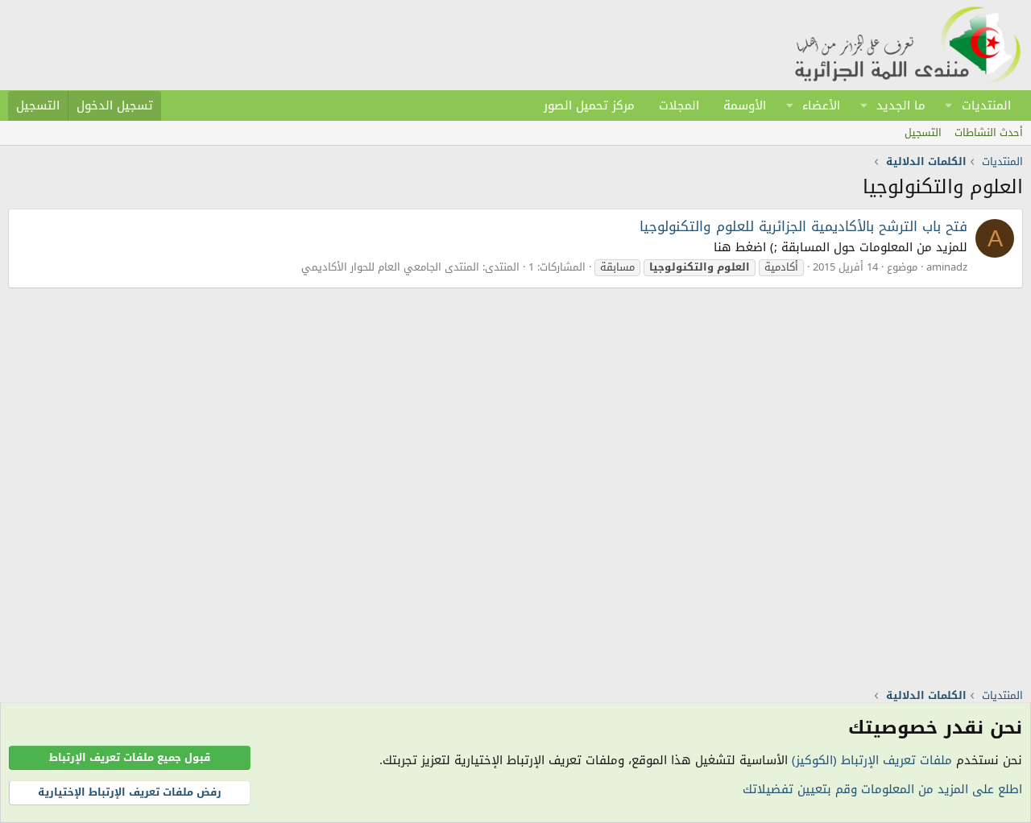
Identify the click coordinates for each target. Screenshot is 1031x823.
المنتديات (986, 105)
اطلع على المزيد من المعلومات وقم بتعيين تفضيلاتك (882, 789)
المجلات (679, 105)
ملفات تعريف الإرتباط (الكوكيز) (872, 760)
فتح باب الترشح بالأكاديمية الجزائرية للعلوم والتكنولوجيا (803, 226)
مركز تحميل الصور (589, 105)
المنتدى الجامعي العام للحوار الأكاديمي (390, 267)
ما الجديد (900, 105)
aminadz (946, 267)
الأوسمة (744, 105)
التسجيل (923, 132)
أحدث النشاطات (988, 132)
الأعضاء (821, 105)
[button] (949, 105)
